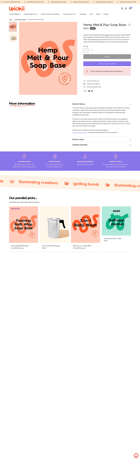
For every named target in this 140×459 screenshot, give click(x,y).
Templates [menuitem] (83, 14)
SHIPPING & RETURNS (79, 145)
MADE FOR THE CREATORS (76, 2)
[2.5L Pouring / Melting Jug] (54, 224)
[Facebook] (89, 91)
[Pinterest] (92, 91)
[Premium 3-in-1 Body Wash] (85, 224)
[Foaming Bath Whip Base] (23, 224)
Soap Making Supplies (20, 19)
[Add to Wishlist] (129, 24)
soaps (107, 35)
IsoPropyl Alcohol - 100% (112, 238)
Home (10, 19)
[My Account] (126, 8)
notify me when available (107, 64)
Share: (85, 91)
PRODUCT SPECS (78, 139)
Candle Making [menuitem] (14, 14)
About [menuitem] (98, 14)
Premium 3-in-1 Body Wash (82, 246)
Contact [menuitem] (106, 14)
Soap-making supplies (79, 132)
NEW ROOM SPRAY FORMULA (100, 2)
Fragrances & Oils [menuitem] (69, 14)
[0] (129, 8)
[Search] (122, 8)
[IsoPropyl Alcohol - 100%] (116, 221)
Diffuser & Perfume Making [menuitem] (50, 14)
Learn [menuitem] (91, 14)
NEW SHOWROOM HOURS (54, 2)
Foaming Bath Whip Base (19, 246)
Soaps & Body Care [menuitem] (30, 14)
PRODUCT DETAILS (78, 104)
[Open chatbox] (136, 455)
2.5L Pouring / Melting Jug (51, 246)
